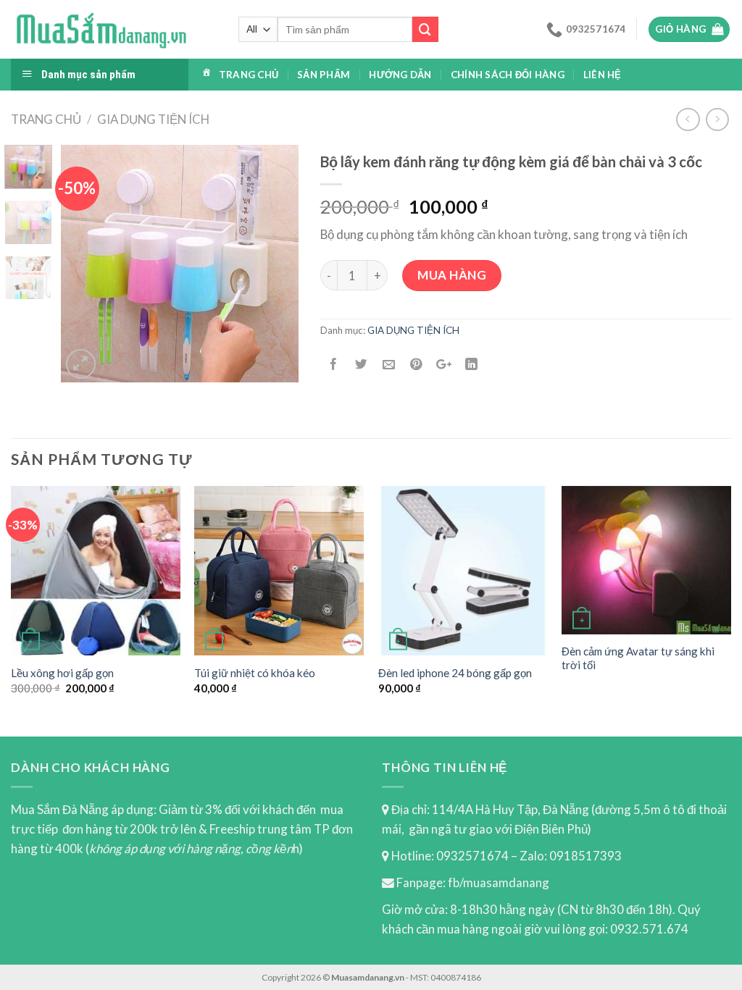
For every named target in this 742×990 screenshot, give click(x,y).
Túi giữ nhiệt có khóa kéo (254, 672)
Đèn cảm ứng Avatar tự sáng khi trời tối (638, 658)
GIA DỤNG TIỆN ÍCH (153, 119)
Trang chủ (248, 74)
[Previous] (84, 264)
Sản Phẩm (323, 74)
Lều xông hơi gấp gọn (62, 672)
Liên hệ (602, 74)
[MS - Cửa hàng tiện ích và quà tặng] (101, 29)
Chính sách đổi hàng (507, 74)
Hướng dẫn (400, 74)
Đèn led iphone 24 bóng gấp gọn (455, 672)
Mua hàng (451, 274)
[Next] (275, 264)
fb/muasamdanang (498, 882)
